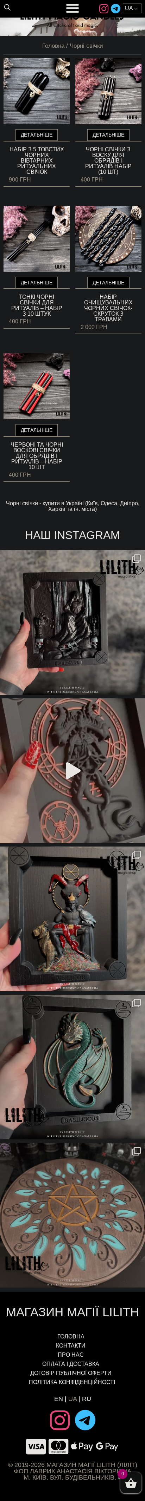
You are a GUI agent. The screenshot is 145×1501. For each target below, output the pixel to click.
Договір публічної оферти (71, 1373)
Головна (53, 45)
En (58, 1398)
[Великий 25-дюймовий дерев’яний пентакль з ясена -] (72, 1215)
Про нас (71, 1355)
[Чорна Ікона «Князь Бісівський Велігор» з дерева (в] (72, 919)
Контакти (71, 1346)
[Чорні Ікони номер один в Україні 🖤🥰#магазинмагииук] (72, 770)
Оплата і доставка (70, 1364)
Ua (72, 1398)
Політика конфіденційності (72, 1382)
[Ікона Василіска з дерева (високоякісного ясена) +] (72, 1067)
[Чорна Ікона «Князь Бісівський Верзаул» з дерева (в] (72, 622)
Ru (86, 1398)
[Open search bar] (7, 7)
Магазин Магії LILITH (72, 1312)
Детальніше (36, 135)
